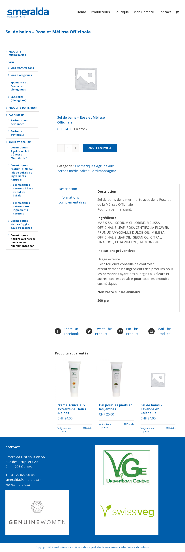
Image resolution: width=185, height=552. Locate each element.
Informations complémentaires (72, 199)
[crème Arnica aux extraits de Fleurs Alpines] (75, 379)
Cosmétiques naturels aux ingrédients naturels (21, 208)
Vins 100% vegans (22, 68)
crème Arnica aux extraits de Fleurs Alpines (71, 409)
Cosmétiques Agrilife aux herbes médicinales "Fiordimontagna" (23, 240)
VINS (11, 62)
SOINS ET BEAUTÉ (19, 142)
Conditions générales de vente (94, 547)
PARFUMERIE (16, 115)
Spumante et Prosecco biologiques (19, 86)
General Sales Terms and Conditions (130, 547)
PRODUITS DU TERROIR (22, 107)
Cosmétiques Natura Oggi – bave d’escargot (21, 224)
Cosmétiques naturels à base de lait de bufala (23, 190)
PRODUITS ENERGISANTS (17, 53)
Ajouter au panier (100, 148)
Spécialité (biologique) (18, 98)
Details (88, 428)
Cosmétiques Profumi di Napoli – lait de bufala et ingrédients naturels (23, 172)
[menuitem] (84, 12)
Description (68, 189)
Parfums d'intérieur (17, 133)
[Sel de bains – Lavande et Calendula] (158, 379)
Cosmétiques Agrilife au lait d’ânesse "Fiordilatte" (20, 153)
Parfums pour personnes (20, 122)
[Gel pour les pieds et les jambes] (116, 379)
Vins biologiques (21, 75)
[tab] (68, 188)
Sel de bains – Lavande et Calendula (151, 409)
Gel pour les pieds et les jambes (115, 407)
